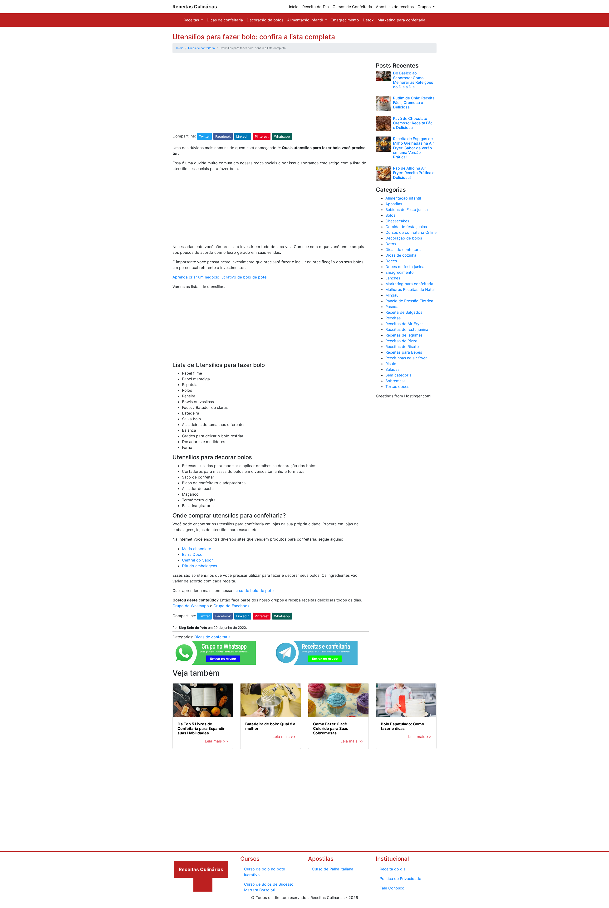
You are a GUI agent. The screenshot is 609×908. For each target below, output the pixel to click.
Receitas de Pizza (401, 340)
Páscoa (391, 306)
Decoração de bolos (265, 20)
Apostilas (393, 203)
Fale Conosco (392, 888)
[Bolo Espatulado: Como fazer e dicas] (406, 700)
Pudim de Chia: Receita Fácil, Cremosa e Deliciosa (414, 102)
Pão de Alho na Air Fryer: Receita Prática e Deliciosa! (413, 173)
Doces (391, 261)
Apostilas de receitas (395, 6)
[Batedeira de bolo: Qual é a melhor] (271, 700)
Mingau (391, 295)
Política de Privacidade (400, 878)
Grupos (424, 6)
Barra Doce (192, 554)
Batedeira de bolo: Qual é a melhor (270, 726)
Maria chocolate (196, 548)
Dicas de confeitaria (225, 20)
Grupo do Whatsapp (190, 605)
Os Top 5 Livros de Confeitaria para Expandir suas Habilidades (201, 728)
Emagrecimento (345, 20)
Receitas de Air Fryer (404, 323)
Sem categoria (398, 375)
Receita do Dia (315, 6)
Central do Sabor (197, 560)
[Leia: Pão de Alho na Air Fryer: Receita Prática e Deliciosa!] (383, 173)
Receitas (192, 20)
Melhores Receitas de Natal (410, 289)
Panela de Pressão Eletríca (409, 300)
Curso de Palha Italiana (332, 869)
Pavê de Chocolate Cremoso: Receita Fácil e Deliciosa (413, 123)
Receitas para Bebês (403, 352)
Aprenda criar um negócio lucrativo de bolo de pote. (219, 277)
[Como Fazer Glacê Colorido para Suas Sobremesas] (338, 700)
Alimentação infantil (305, 20)
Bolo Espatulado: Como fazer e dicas (402, 726)
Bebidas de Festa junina (406, 209)
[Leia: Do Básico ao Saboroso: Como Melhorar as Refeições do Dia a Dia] (383, 75)
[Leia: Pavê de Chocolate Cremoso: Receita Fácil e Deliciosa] (383, 123)
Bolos (390, 215)
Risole (390, 363)
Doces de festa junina (404, 266)
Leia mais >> (216, 741)
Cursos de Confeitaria (352, 6)
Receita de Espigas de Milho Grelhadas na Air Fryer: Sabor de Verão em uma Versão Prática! (413, 147)
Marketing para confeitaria (401, 20)
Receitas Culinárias (194, 7)
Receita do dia (393, 869)
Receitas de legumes (403, 335)
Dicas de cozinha (400, 255)
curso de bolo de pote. (254, 590)
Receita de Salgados (403, 312)
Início (294, 6)
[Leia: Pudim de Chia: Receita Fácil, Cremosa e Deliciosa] (383, 103)
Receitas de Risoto (402, 346)
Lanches (392, 278)
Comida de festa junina (406, 226)
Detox (368, 20)
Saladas (392, 369)
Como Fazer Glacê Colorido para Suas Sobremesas (330, 728)
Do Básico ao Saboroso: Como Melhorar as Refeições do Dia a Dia (413, 80)
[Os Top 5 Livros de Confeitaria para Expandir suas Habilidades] (203, 700)
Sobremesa (395, 380)
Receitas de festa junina (406, 329)
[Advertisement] (270, 97)
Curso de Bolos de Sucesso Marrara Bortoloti (269, 887)
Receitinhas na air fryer (406, 358)
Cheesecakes (397, 221)
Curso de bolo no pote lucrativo (264, 872)
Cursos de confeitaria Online (411, 232)
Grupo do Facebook (231, 605)
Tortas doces (397, 386)
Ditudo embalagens (199, 565)
